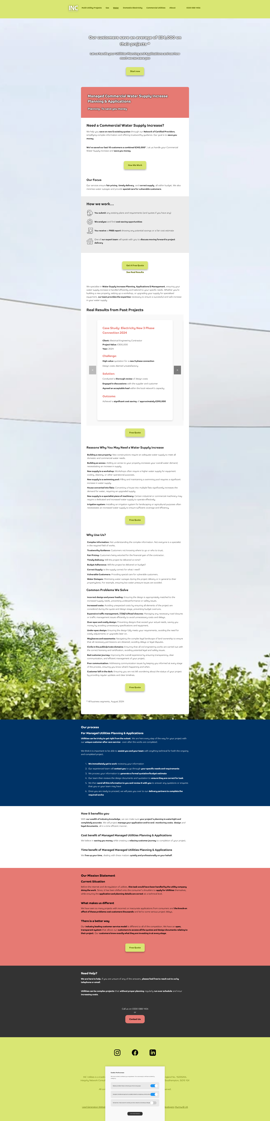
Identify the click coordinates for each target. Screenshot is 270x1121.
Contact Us (135, 1019)
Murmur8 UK (181, 1107)
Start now (135, 71)
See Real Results (135, 272)
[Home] (74, 11)
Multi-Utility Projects (92, 8)
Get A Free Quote (135, 265)
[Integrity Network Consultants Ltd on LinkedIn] (152, 1053)
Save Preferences (135, 1113)
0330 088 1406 (193, 8)
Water (116, 8)
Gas (107, 8)
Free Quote (135, 432)
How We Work (135, 165)
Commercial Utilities (155, 8)
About (172, 8)
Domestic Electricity (132, 8)
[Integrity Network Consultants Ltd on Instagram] (117, 1053)
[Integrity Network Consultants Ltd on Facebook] (134, 1053)
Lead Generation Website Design (98, 1107)
